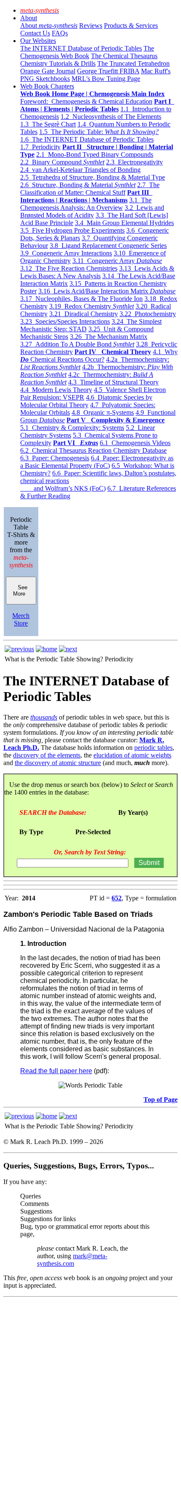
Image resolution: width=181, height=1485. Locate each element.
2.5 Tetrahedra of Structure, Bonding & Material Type (92, 177)
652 (117, 898)
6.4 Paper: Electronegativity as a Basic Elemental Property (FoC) (96, 461)
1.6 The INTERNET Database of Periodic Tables (87, 139)
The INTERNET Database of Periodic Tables (81, 48)
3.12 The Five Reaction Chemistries (68, 268)
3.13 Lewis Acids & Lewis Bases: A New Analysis (97, 272)
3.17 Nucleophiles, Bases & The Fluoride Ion (81, 298)
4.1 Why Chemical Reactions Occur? (99, 355)
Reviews (90, 25)
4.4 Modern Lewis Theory (56, 389)
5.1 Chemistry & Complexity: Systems (72, 427)
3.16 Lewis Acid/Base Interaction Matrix (107, 291)
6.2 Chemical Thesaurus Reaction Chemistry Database (93, 450)
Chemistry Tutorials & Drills (58, 63)
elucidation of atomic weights (132, 755)
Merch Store (20, 619)
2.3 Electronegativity (134, 162)
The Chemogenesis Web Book (87, 52)
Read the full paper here (56, 1070)
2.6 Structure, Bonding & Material (78, 184)
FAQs (60, 33)
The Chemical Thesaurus (124, 55)
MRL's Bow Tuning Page (106, 78)
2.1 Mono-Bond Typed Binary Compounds (94, 154)
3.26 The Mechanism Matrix (108, 336)
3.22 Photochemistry (148, 313)
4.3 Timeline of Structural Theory (113, 382)
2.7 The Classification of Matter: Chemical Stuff (90, 188)
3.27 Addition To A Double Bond (77, 344)
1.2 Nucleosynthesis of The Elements (111, 116)
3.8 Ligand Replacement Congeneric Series (108, 245)
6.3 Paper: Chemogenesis (54, 458)
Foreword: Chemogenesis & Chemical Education (86, 101)
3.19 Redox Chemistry (91, 306)
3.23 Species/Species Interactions (65, 321)
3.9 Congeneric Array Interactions (66, 253)
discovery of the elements (46, 755)
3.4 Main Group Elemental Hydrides (124, 222)
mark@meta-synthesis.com (72, 1259)
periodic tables (153, 747)
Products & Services (131, 25)
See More (21, 590)
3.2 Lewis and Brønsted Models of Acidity (92, 211)
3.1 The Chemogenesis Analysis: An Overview (86, 203)
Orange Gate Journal (47, 71)
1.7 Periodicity (40, 146)
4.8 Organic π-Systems (103, 412)
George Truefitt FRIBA (108, 71)
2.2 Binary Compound (62, 162)
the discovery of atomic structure (58, 762)
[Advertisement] (90, 1391)
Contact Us (35, 33)
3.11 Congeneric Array (117, 260)
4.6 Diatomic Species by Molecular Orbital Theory (86, 401)
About (28, 17)
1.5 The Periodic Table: (99, 131)
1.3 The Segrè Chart (48, 124)
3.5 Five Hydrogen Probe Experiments (72, 230)
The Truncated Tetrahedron (133, 63)
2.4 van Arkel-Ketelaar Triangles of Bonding (80, 169)
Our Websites (38, 40)
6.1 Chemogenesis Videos (135, 442)
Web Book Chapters (47, 86)
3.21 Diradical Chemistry (83, 313)
